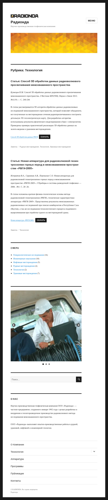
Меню (91, 20)
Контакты (16, 480)
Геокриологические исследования (28, 254)
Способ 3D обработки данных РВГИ (24, 137)
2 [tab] (46, 364)
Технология (44, 146)
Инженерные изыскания (24, 258)
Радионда (20, 21)
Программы (17, 466)
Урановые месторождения (60, 146)
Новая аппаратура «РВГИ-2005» (22, 220)
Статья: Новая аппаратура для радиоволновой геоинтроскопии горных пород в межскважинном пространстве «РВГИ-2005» (45, 164)
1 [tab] (43, 364)
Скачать (45, 137)
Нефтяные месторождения (25, 262)
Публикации (17, 473)
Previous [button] (14, 325)
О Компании (17, 444)
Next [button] (78, 325)
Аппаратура (17, 459)
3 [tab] (49, 364)
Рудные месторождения (29, 146)
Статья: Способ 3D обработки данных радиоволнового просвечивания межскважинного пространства (45, 83)
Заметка (14, 146)
